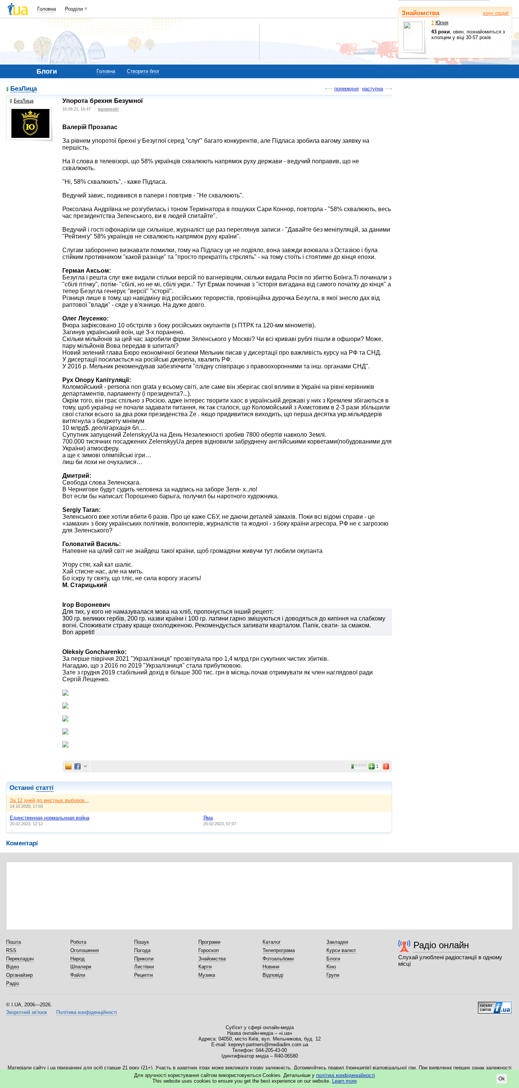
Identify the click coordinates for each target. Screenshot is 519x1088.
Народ (77, 959)
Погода (142, 950)
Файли (77, 975)
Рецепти (143, 975)
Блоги (333, 959)
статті (45, 787)
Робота (78, 942)
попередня (346, 89)
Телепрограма (279, 950)
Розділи (74, 9)
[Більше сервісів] (85, 766)
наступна (372, 89)
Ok (501, 1079)
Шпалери (80, 967)
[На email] (68, 766)
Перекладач (20, 959)
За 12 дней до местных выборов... (49, 800)
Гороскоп (208, 950)
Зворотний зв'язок (26, 1012)
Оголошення (84, 950)
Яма (208, 818)
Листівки (144, 967)
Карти (205, 967)
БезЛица (23, 89)
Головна (46, 9)
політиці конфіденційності (345, 1075)
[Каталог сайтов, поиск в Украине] (494, 1005)
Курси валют (341, 950)
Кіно (331, 967)
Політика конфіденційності (86, 1012)
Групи (332, 975)
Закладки (337, 942)
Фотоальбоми (278, 959)
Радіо (12, 983)
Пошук (141, 942)
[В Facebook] (77, 766)
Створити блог (143, 71)
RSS (11, 950)
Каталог (272, 942)
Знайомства (420, 13)
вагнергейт (108, 109)
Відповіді (273, 975)
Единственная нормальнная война (49, 818)
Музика (206, 975)
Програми (209, 942)
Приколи (143, 959)
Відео (12, 967)
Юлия (441, 22)
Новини (271, 967)
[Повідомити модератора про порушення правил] (386, 766)
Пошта (13, 942)
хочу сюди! (496, 13)
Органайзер (19, 975)
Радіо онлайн (441, 945)
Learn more (344, 1081)
